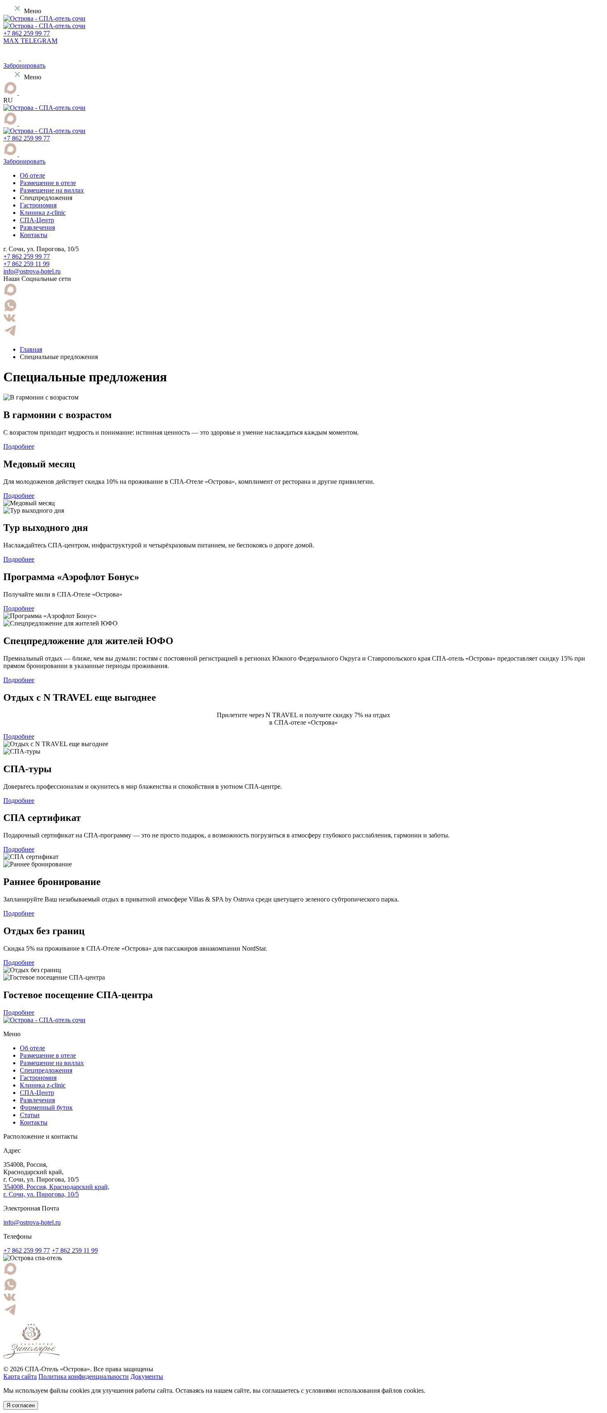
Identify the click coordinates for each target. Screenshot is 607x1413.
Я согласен (21, 1405)
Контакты (33, 234)
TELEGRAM (39, 40)
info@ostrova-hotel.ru (32, 271)
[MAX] (11, 92)
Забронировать (24, 65)
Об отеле (32, 175)
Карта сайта (20, 1376)
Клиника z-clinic (43, 212)
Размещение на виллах (52, 190)
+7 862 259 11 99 (26, 263)
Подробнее (18, 446)
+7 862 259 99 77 (26, 33)
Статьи (30, 1114)
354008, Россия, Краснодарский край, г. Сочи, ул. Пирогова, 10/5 (56, 1190)
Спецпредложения (46, 1070)
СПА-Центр (37, 220)
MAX (12, 40)
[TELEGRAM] (23, 92)
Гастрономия (38, 205)
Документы (146, 1376)
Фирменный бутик (46, 1107)
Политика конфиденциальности (83, 1376)
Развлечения (37, 227)
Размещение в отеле (48, 182)
